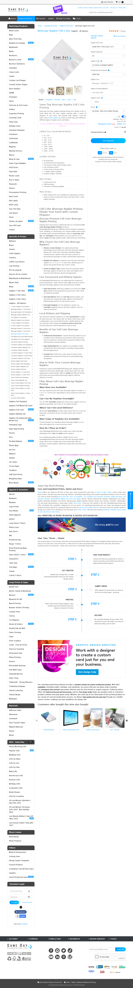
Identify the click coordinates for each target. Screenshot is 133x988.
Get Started (108, 140)
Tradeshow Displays (17, 686)
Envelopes (13, 97)
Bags (11, 35)
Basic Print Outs (15, 39)
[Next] (86, 60)
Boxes (11, 245)
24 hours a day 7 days (103, 492)
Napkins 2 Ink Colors (17, 295)
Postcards (13, 184)
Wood (11, 735)
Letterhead (13, 138)
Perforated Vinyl (15, 653)
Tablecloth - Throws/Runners (21, 682)
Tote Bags (21, 567)
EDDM (11, 93)
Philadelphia (55, 499)
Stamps (12, 458)
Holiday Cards (14, 126)
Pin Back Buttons (21, 441)
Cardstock (13, 718)
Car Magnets (14, 620)
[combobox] (108, 47)
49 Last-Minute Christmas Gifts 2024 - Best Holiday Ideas (19, 809)
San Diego (77, 499)
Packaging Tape (15, 425)
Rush (69, 99)
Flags (11, 636)
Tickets (12, 230)
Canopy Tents (14, 612)
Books (11, 51)
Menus (11, 155)
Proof (93, 107)
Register (25, 924)
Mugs (21, 286)
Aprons (12, 494)
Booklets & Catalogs (21, 43)
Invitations (13, 134)
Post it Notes (14, 180)
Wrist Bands (21, 483)
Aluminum (13, 714)
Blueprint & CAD (15, 599)
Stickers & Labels (21, 221)
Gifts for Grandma (16, 796)
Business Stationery (17, 64)
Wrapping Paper (15, 478)
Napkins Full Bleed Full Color (21, 406)
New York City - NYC (65, 496)
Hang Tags (13, 122)
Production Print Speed (99, 70)
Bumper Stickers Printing (19, 607)
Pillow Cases (14, 527)
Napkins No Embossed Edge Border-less (21, 419)
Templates (49, 99)
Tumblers (13, 470)
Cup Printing (14, 266)
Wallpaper (13, 699)
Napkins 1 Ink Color (21, 291)
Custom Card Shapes (17, 80)
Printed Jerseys (15, 540)
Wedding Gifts (14, 755)
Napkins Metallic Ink (17, 414)
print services (84, 507)
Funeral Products (16, 865)
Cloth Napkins (14, 253)
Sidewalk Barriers (16, 674)
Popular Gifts (21, 750)
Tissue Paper (14, 466)
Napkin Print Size (97, 43)
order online (82, 509)
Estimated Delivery (97, 132)
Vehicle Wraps (14, 694)
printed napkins (52, 118)
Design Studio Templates (19, 860)
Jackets (12, 519)
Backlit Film (13, 587)
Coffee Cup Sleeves (17, 262)
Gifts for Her (14, 763)
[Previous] (40, 60)
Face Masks (21, 511)
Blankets (12, 502)
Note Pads (13, 171)
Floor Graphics (15, 641)
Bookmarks (13, 47)
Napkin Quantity (96, 52)
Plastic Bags (13, 445)
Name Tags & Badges (17, 163)
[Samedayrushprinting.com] (17, 10)
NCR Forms (13, 167)
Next (127, 721)
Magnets (12, 147)
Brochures (13, 55)
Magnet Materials (16, 727)
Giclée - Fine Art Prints (18, 645)
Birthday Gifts (14, 784)
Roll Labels (13, 200)
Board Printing (15, 603)
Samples (12, 873)
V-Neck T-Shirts (15, 575)
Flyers (11, 101)
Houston (107, 496)
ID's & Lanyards (15, 270)
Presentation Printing (17, 192)
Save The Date (14, 209)
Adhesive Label (15, 710)
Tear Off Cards (15, 225)
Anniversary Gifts (16, 775)
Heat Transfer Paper (17, 723)
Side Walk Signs (15, 670)
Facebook (21, 912)
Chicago (89, 496)
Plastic (11, 731)
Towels (12, 571)
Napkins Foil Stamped (18, 401)
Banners (21, 595)
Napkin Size (95, 79)
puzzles (12, 449)
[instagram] (57, 950)
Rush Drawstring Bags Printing (18, 549)
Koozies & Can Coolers (18, 274)
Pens (11, 437)
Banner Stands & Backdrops (20, 591)
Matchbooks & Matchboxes (20, 278)
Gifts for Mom (14, 759)
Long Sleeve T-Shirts (17, 523)
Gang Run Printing (16, 113)
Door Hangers (14, 89)
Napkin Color (95, 98)
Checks (12, 249)
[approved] (115, 972)
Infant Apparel (15, 515)
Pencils (12, 433)
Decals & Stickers (21, 624)
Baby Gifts (13, 771)
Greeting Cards (15, 118)
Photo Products (15, 841)
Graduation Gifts (16, 788)
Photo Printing (15, 657)
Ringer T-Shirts (15, 544)
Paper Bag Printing (16, 429)
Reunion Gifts (14, 780)
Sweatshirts (13, 559)
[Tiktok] (70, 950)
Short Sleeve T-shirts (21, 554)
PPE (10, 535)
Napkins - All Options (17, 303)
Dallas (113, 496)
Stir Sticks (13, 462)
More (64, 99)
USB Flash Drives (15, 474)
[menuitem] (12, 18)
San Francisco (98, 496)
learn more (78, 503)
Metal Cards (14, 31)
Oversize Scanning (16, 649)
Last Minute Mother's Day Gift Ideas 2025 (21, 817)
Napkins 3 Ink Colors (17, 299)
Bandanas (13, 498)
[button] (28, 897)
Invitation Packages (17, 130)
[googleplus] (91, 967)
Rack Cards (13, 196)
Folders (12, 109)
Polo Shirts (13, 531)
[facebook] (51, 950)
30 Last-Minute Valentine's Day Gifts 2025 (19, 801)
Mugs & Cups (21, 159)
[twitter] (63, 950)
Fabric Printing (15, 632)
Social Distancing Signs (21, 877)
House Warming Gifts (17, 746)
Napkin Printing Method (99, 88)
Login (15, 902)
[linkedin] (57, 957)
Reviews (57, 99)
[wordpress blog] (70, 957)
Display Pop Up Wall (17, 628)
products (95, 507)
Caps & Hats (14, 506)
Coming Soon (14, 856)
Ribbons (12, 454)
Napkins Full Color (21, 410)
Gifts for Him (14, 767)
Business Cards (21, 59)
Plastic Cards (14, 176)
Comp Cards (14, 72)
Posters (12, 188)
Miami (63, 499)
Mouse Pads (14, 282)
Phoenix (47, 499)
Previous (37, 721)
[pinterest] (63, 957)
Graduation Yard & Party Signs (21, 869)
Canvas (12, 616)
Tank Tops (13, 563)
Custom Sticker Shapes (18, 84)
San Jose (69, 499)
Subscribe (120, 949)
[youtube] (51, 957)
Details (41, 99)
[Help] (108, 70)
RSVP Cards (13, 205)
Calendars (13, 68)
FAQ (74, 99)
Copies (12, 76)
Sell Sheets (13, 213)
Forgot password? (27, 902)
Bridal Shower (14, 792)
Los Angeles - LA (80, 496)
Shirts (11, 217)
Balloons (12, 241)
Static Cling (13, 678)
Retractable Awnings (17, 665)
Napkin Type (95, 61)
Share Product (121, 36)
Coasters (12, 258)
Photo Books (14, 837)
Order (40, 492)
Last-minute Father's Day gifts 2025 (21, 824)
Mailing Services (15, 151)
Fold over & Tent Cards (18, 105)
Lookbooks (13, 142)
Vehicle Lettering (16, 690)
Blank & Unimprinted (17, 852)
